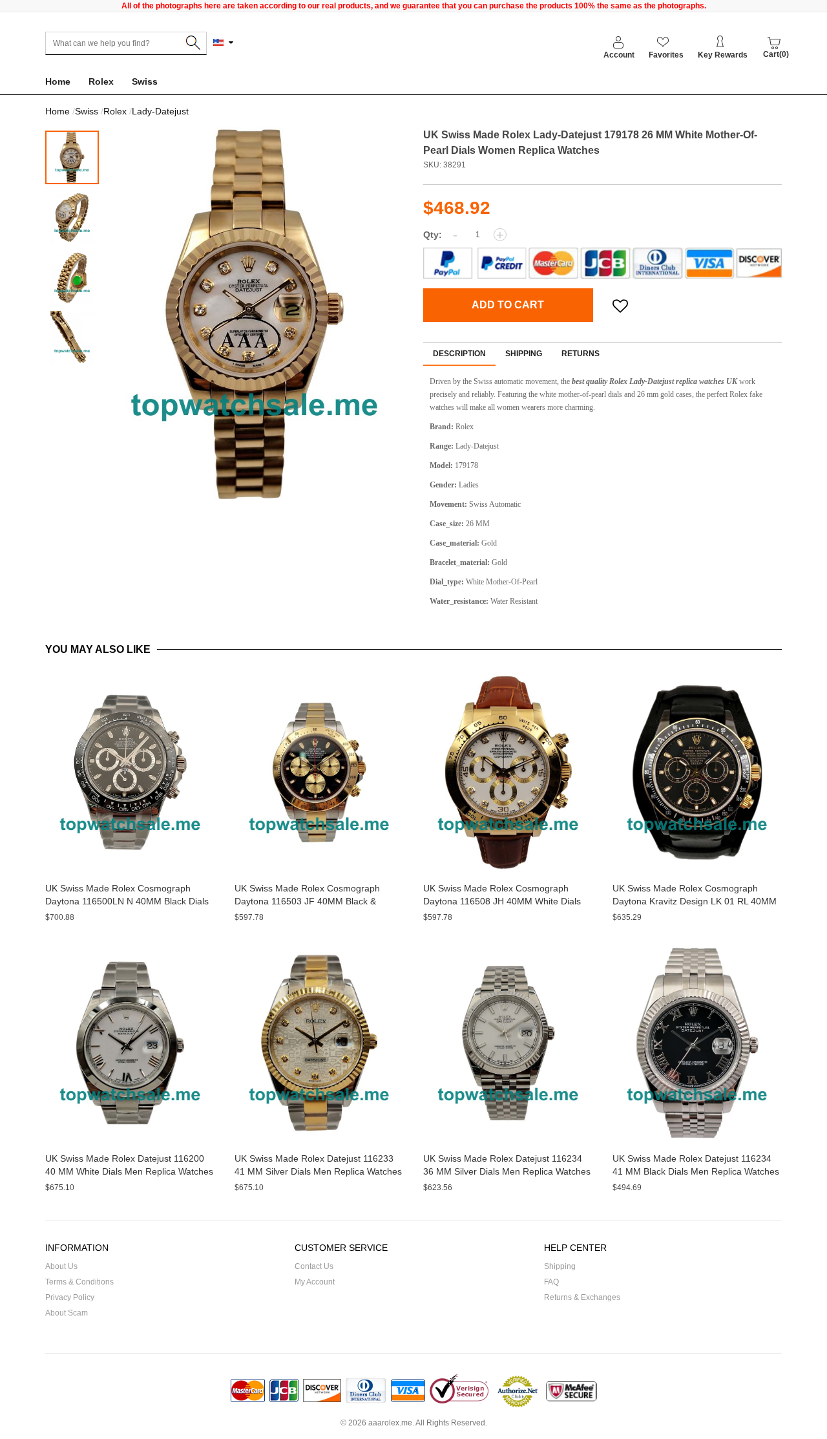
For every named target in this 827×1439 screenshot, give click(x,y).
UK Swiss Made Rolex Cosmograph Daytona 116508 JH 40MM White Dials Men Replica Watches (502, 901)
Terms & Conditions (79, 1281)
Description (459, 353)
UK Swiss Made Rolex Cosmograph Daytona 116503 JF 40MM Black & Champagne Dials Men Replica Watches (317, 901)
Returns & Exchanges (582, 1297)
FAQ (551, 1281)
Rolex (101, 81)
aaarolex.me (390, 1422)
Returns (580, 353)
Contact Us (314, 1266)
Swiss (145, 81)
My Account (315, 1281)
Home (57, 81)
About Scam (66, 1312)
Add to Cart (508, 304)
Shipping (523, 353)
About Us (61, 1266)
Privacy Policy (69, 1297)
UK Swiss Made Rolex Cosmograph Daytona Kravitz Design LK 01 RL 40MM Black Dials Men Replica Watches (694, 901)
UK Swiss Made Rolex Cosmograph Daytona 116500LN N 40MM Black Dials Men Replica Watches (127, 901)
